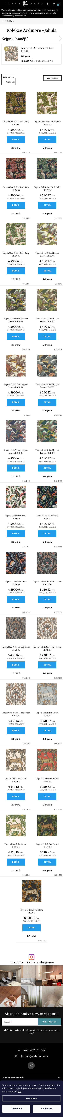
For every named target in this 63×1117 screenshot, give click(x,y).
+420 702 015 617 (34, 1050)
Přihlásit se (49, 1021)
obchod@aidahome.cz (34, 1056)
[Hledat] (48, 4)
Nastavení (31, 1098)
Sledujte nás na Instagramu (32, 962)
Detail (15, 139)
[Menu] (4, 4)
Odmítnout (16, 1108)
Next (60, 39)
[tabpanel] (31, 54)
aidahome (31, 1065)
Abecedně (10, 81)
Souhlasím (46, 1108)
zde (19, 1091)
